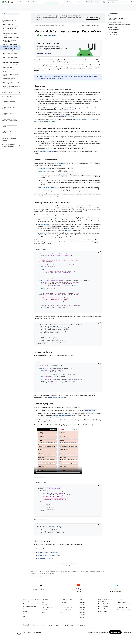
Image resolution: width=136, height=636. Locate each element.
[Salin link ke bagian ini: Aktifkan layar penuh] (54, 404)
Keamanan (25, 609)
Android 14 (82, 610)
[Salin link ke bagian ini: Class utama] (46, 86)
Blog (24, 616)
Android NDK (101, 614)
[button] (9, 21)
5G (42, 615)
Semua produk (81, 625)
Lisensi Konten (74, 571)
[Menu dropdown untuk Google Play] (73, 2)
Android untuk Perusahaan (29, 606)
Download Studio (102, 611)
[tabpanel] (68, 282)
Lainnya (79, 2)
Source (25, 611)
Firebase (57, 625)
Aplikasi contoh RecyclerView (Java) (48, 555)
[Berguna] (98, 25)
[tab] (37, 249)
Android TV (63, 612)
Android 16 (82, 604)
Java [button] (44, 249)
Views (26, 8)
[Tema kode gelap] (99, 252)
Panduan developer (103, 606)
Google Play (67, 2)
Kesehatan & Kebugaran (48, 607)
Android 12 (82, 615)
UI (21, 8)
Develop (5, 8)
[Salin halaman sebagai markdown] (62, 35)
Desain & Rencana (33, 2)
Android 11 (82, 617)
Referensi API (101, 609)
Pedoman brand (37, 632)
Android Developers (39, 25)
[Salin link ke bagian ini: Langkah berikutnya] (53, 352)
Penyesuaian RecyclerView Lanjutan (55, 397)
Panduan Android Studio (104, 604)
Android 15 (82, 607)
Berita (24, 614)
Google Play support (122, 607)
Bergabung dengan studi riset (124, 610)
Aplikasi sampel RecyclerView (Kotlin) (48, 552)
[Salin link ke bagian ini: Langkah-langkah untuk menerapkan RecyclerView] (81, 128)
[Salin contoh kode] (101, 252)
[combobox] (93, 1)
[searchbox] (10, 14)
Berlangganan (115, 632)
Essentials (19, 2)
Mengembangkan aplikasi (51, 2)
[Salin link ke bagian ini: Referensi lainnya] (51, 541)
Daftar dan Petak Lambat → (45, 53)
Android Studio (124, 2)
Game (43, 602)
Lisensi (29, 632)
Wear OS (63, 604)
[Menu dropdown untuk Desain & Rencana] (40, 2)
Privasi (43, 612)
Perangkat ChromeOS (66, 607)
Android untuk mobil (66, 610)
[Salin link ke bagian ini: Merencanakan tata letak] (58, 160)
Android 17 (82, 602)
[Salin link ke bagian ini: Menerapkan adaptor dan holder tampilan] (73, 203)
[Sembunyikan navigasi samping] (19, 633)
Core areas (14, 8)
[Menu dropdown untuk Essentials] (24, 2)
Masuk (132, 2)
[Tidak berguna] (100, 25)
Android (25, 604)
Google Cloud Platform (68, 625)
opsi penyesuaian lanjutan (47, 151)
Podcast (25, 619)
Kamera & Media (46, 610)
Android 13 (82, 612)
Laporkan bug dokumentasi (124, 604)
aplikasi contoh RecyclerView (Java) (44, 121)
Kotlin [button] (38, 249)
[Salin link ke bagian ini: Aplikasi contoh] (47, 549)
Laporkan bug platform (123, 602)
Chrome (50, 625)
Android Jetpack (50, 35)
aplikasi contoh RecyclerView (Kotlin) (83, 119)
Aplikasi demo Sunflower (44, 558)
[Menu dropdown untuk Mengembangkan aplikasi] (60, 2)
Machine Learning (46, 604)
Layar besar (63, 602)
